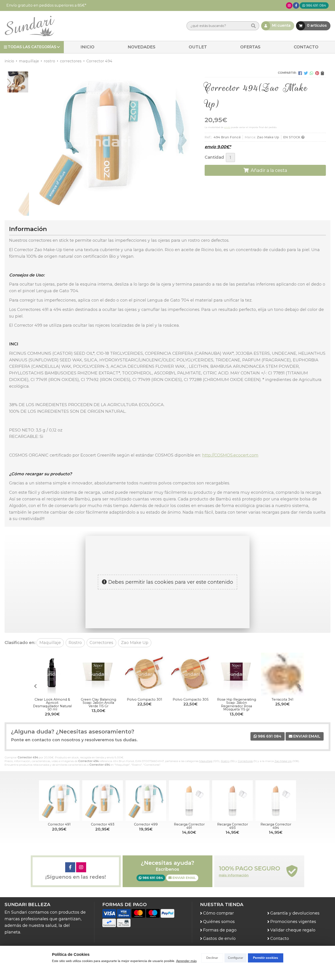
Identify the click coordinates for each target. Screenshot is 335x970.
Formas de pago (220, 930)
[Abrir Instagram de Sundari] (289, 5)
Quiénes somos (219, 921)
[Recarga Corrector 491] (189, 800)
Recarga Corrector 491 (189, 826)
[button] (299, 686)
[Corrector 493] (102, 800)
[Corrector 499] (146, 800)
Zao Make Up (283, 761)
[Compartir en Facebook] (300, 73)
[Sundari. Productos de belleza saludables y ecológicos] (30, 26)
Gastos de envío (219, 938)
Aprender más (186, 961)
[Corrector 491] (59, 800)
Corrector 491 (59, 824)
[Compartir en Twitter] (306, 73)
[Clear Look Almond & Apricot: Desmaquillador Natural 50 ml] (52, 674)
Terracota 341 (283, 699)
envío (227, 127)
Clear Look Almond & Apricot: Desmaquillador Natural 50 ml (52, 704)
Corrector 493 (102, 824)
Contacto (279, 938)
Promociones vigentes (293, 921)
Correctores (245, 761)
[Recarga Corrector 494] (275, 800)
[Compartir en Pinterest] (317, 73)
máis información (234, 875)
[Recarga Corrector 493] (232, 800)
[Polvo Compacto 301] (144, 674)
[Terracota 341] (282, 674)
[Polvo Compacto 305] (190, 674)
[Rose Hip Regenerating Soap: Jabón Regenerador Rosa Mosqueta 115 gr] (236, 674)
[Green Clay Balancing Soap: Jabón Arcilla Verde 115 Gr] (98, 674)
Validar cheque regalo (292, 930)
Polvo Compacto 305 (191, 699)
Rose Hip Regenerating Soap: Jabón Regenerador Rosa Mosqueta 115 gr (236, 704)
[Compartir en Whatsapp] (311, 73)
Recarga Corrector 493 (232, 826)
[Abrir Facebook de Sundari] (296, 5)
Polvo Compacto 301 (144, 699)
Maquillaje (205, 761)
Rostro (225, 761)
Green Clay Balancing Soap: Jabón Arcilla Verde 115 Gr (98, 702)
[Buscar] (253, 26)
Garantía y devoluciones (295, 913)
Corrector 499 (146, 824)
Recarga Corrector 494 (275, 826)
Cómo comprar (218, 913)
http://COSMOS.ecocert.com (230, 455)
